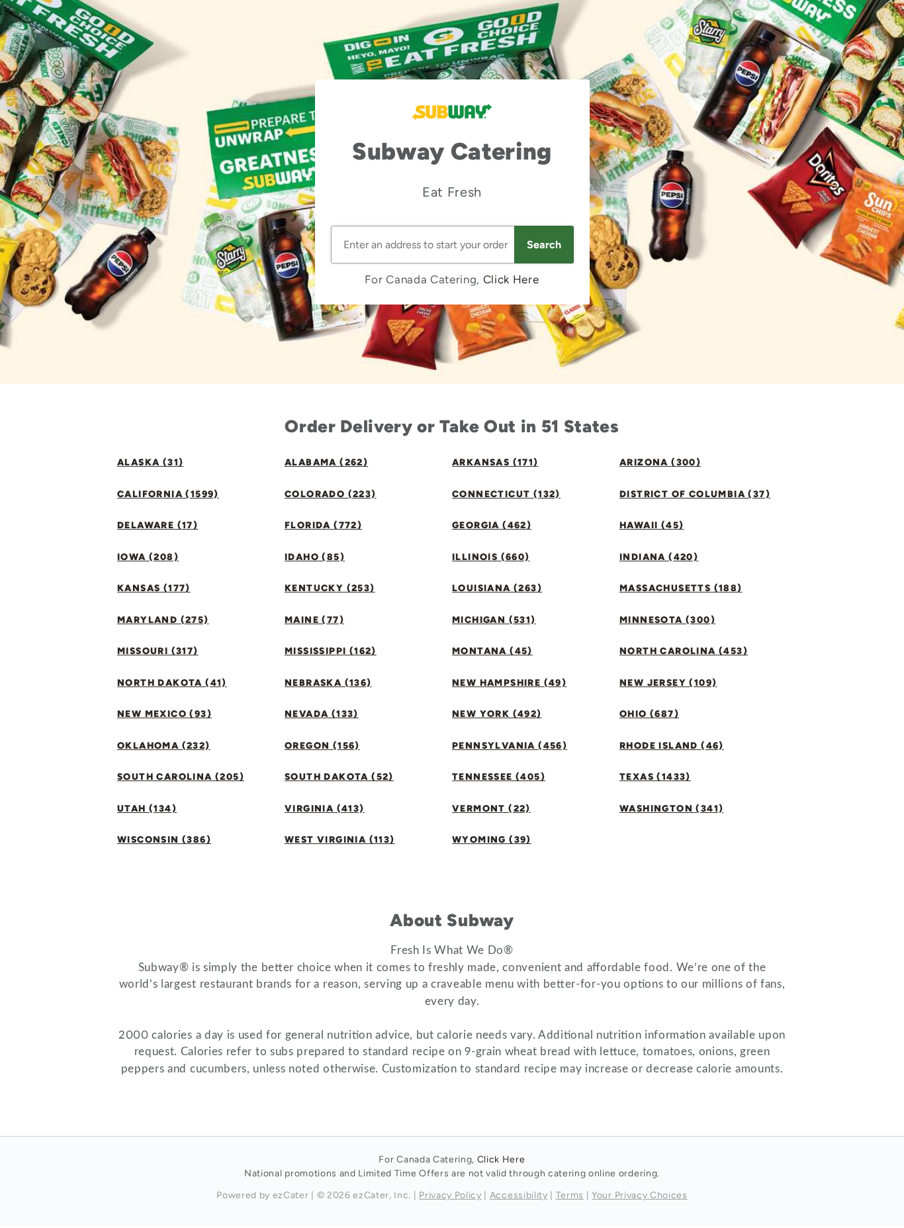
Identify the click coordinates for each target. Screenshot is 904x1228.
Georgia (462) (491, 525)
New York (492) (497, 714)
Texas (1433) (655, 776)
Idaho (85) (315, 557)
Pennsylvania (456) (509, 745)
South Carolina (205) (180, 776)
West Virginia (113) (340, 839)
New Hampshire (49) (509, 682)
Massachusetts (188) (681, 588)
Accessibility (519, 1195)
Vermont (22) (491, 808)
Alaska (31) (150, 462)
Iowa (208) (148, 557)
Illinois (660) (491, 557)
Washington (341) (671, 808)
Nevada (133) (322, 714)
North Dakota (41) (172, 682)
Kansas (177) (154, 588)
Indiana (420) (658, 557)
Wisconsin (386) (164, 839)
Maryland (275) (163, 620)
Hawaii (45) (651, 525)
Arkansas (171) (495, 462)
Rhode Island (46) (671, 745)
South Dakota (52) (339, 776)
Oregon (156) (322, 745)
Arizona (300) (660, 462)
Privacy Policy (450, 1195)
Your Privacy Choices (640, 1195)
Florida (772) (323, 525)
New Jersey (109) (668, 682)
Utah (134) (147, 808)
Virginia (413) (325, 808)
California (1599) (168, 494)
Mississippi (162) (331, 651)
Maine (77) (314, 620)
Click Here (511, 279)
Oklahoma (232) (163, 745)
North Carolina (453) (683, 651)
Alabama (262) (326, 462)
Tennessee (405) (498, 776)
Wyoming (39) (491, 839)
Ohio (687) (649, 714)
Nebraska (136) (328, 682)
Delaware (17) (157, 525)
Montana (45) (492, 651)
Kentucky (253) (330, 588)
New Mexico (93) (164, 714)
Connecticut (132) (506, 494)
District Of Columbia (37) (694, 494)
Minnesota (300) (667, 620)
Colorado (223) (331, 494)
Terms (570, 1195)
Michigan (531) (494, 620)
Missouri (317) (158, 651)
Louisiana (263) (497, 588)
